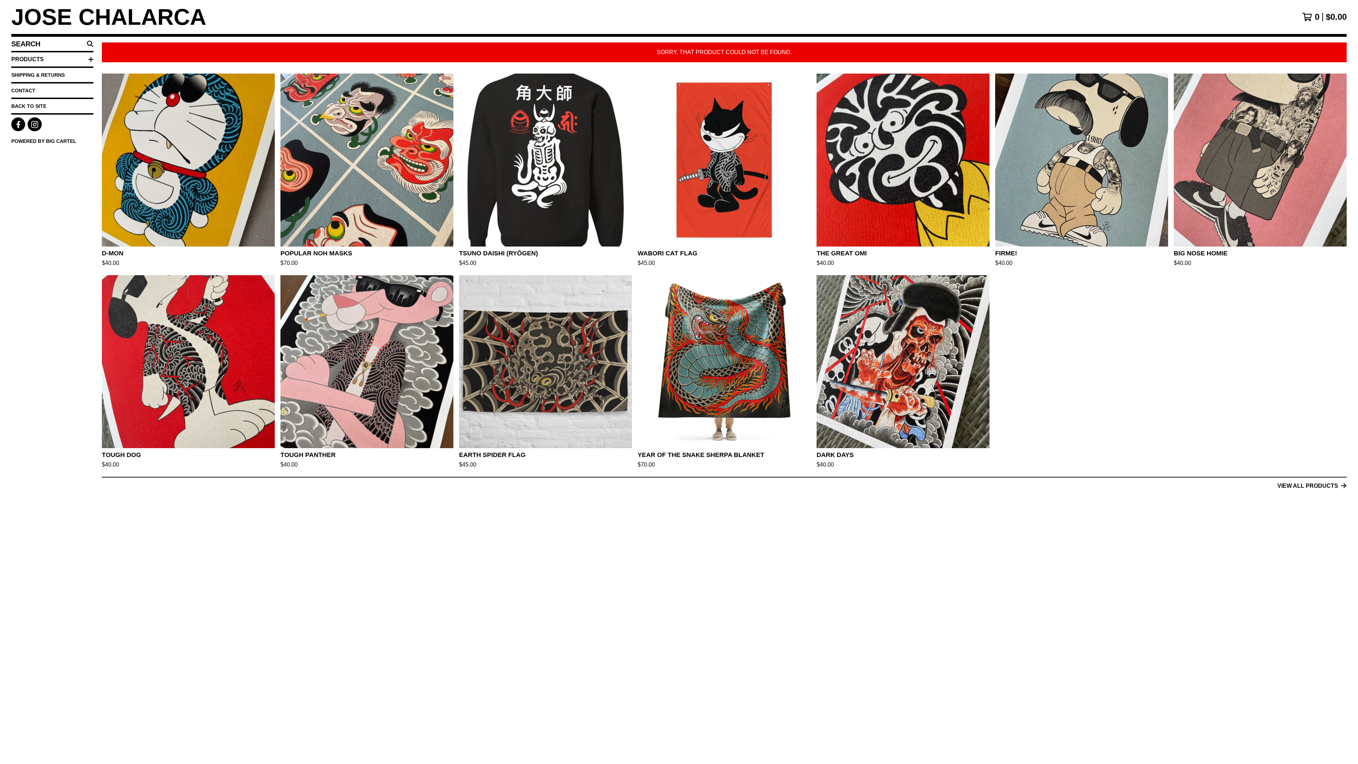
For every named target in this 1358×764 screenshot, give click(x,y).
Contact (23, 90)
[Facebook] (18, 124)
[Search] (90, 44)
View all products (1307, 486)
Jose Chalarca (108, 17)
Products (27, 59)
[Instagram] (34, 124)
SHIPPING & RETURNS (38, 75)
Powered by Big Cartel (43, 141)
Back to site (28, 106)
